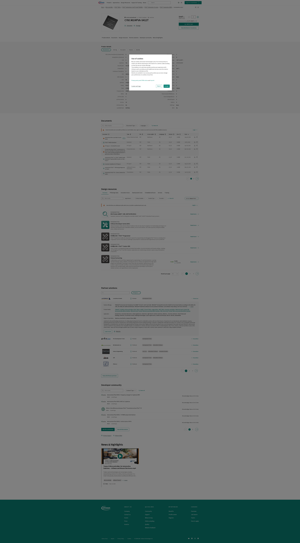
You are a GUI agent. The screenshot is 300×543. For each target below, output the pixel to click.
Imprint (152, 80)
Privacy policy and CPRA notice (139, 80)
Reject (159, 86)
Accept (167, 86)
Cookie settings (136, 86)
